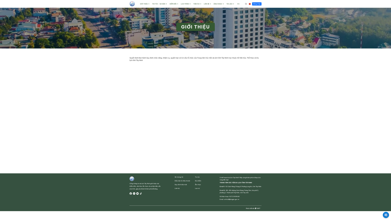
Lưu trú (197, 188)
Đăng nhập (257, 4)
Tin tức (197, 177)
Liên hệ (177, 188)
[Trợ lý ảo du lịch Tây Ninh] (386, 215)
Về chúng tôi (179, 177)
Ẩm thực (198, 184)
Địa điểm (198, 181)
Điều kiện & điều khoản (182, 181)
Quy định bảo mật (181, 184)
